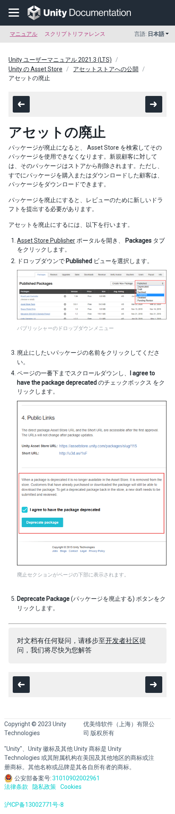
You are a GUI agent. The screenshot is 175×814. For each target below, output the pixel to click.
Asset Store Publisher (46, 240)
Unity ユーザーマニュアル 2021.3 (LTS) (60, 59)
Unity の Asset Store (35, 69)
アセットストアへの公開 (105, 69)
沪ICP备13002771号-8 (34, 804)
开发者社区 (122, 641)
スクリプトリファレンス (75, 34)
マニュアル (23, 34)
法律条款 (16, 786)
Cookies (71, 786)
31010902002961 (76, 778)
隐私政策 (44, 786)
